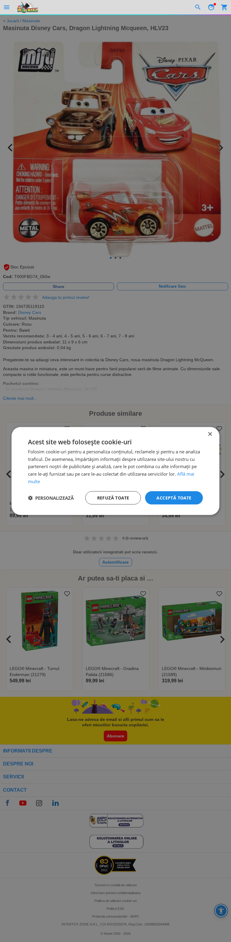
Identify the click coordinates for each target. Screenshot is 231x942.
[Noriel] (27, 7)
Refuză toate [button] (113, 497)
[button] (51, 498)
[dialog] (115, 471)
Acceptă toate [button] (173, 497)
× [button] (210, 434)
